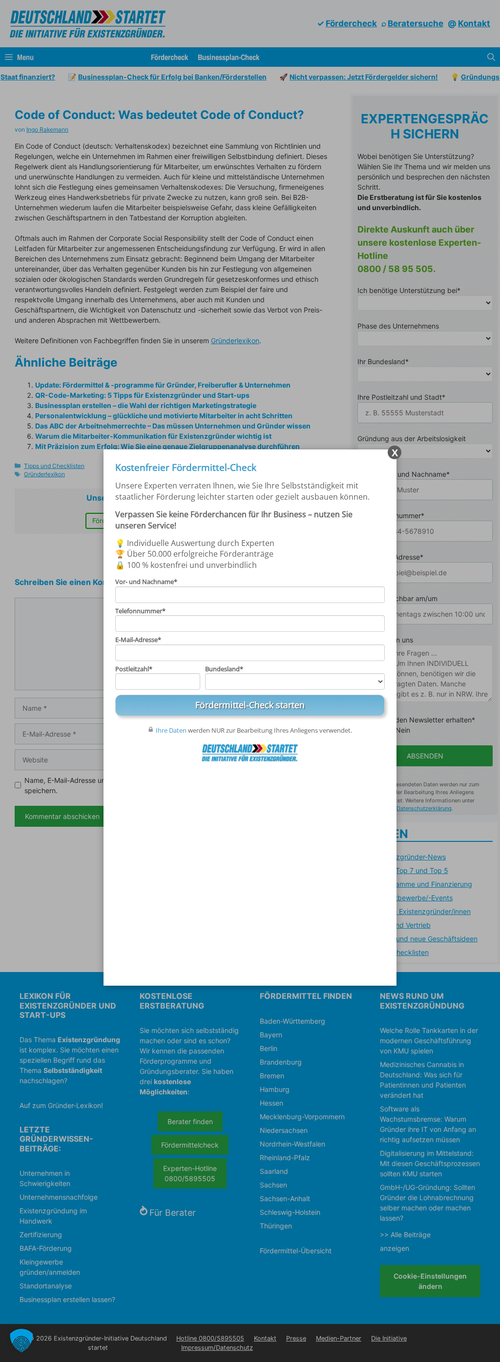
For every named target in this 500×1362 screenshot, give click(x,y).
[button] (21, 1340)
